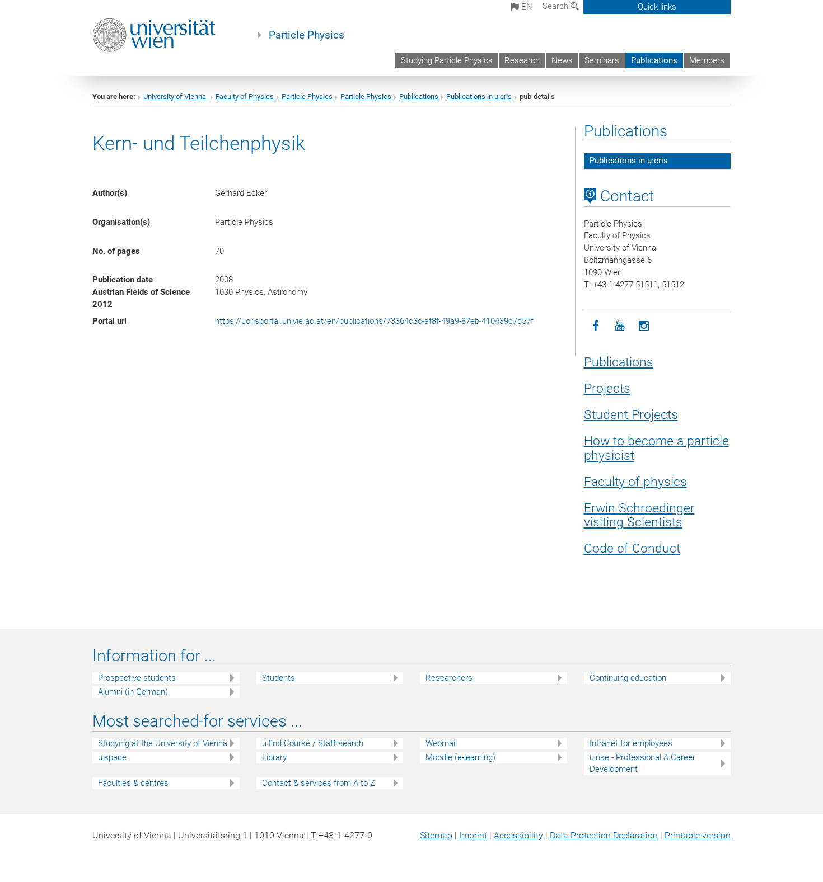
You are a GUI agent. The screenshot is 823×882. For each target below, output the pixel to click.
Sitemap (436, 835)
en (525, 7)
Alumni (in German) (133, 692)
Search (557, 6)
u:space (112, 757)
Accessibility (518, 835)
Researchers (449, 678)
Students (278, 678)
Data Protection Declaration (604, 835)
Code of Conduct (632, 548)
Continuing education (628, 678)
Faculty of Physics (245, 96)
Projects (607, 388)
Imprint (473, 835)
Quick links (657, 7)
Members (706, 60)
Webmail (441, 743)
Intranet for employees (631, 743)
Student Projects (631, 414)
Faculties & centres (133, 783)
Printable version (698, 835)
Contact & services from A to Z (318, 783)
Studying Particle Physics (447, 60)
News (562, 60)
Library (274, 757)
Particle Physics (306, 35)
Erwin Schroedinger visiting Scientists (639, 515)
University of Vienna (175, 96)
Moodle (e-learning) (460, 757)
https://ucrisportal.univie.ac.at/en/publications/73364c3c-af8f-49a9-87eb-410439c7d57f (374, 321)
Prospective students (137, 678)
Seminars (601, 60)
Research (522, 60)
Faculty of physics (635, 481)
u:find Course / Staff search (312, 743)
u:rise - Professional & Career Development (642, 763)
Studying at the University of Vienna (162, 743)
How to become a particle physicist (656, 448)
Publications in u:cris (479, 96)
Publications (654, 60)
